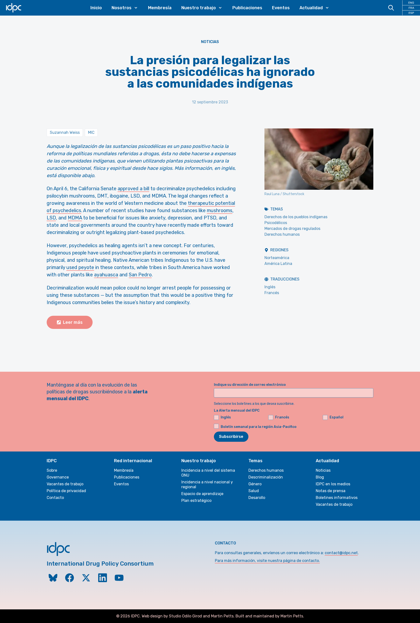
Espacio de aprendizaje (202, 493)
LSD (51, 218)
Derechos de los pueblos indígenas (295, 217)
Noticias (210, 41)
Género (255, 484)
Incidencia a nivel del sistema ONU (208, 473)
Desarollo (256, 497)
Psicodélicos (275, 222)
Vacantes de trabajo (65, 484)
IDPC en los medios (333, 484)
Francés (271, 292)
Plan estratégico (196, 500)
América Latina (278, 263)
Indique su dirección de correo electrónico (250, 385)
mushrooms (219, 210)
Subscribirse (231, 436)
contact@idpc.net (341, 553)
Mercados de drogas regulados (292, 228)
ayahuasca (106, 275)
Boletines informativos (337, 497)
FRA (411, 7)
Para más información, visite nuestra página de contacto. (267, 560)
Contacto (55, 497)
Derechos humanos (282, 234)
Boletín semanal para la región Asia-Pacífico (259, 427)
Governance (58, 477)
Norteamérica (276, 257)
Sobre (52, 470)
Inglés (269, 287)
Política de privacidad (66, 490)
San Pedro (140, 275)
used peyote (80, 267)
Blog (320, 477)
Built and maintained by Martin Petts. (270, 616)
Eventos (281, 7)
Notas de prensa (330, 490)
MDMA (75, 218)
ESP (411, 13)
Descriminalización (265, 477)
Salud (253, 490)
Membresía (160, 7)
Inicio (96, 7)
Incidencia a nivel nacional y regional (207, 484)
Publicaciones (247, 7)
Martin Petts (222, 616)
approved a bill (133, 188)
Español (336, 417)
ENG (411, 2)
